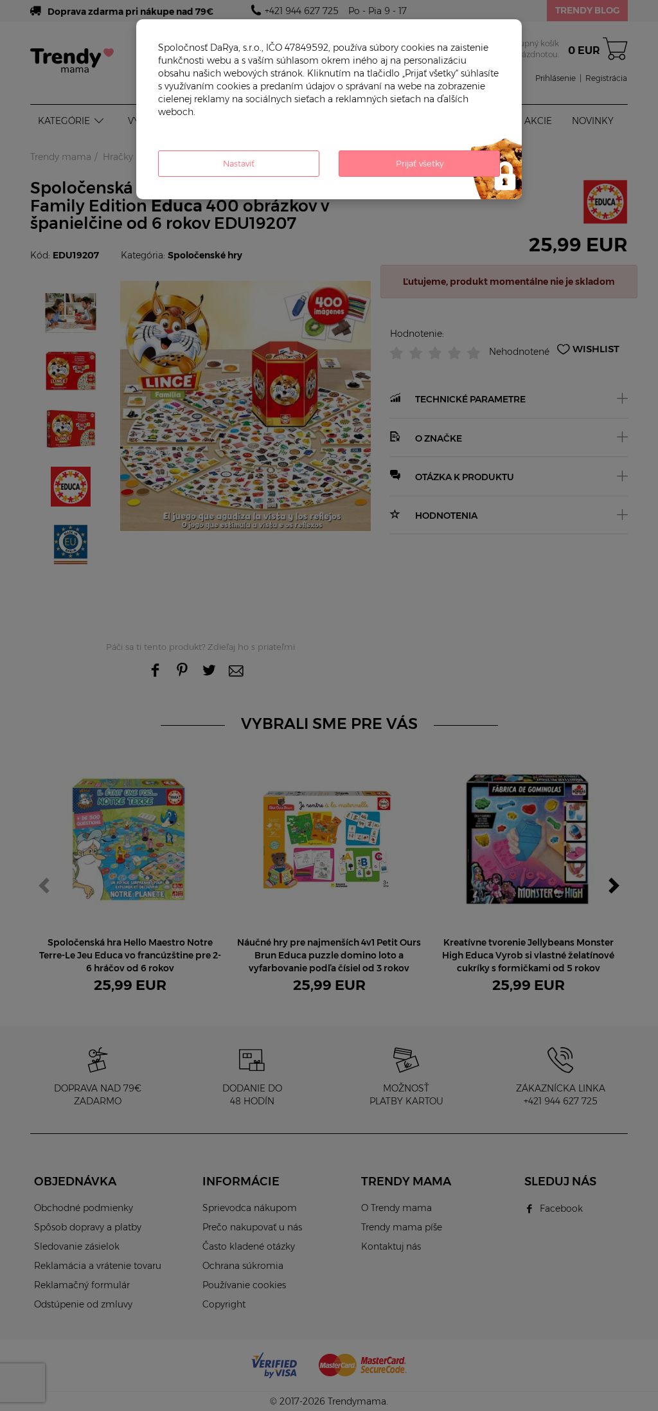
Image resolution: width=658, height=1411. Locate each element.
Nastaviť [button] (238, 163)
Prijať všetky (419, 163)
